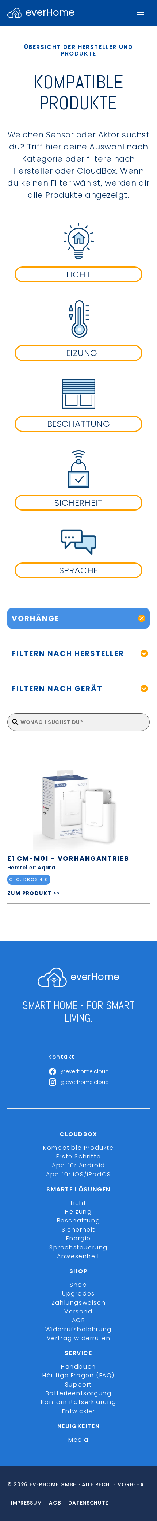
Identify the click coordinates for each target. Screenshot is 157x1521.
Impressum (26, 1502)
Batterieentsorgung (79, 1393)
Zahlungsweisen (78, 1302)
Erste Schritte (78, 1156)
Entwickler (78, 1411)
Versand (78, 1311)
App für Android (78, 1165)
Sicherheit (78, 1229)
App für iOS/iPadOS (78, 1174)
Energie (78, 1238)
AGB (78, 1320)
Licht (79, 1203)
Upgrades (78, 1293)
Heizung (78, 1211)
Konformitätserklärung (78, 1402)
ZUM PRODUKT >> (33, 893)
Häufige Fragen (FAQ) (78, 1375)
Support (78, 1384)
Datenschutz (88, 1502)
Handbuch (78, 1366)
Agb (55, 1502)
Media (78, 1439)
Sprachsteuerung (78, 1247)
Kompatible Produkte (78, 1147)
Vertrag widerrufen (79, 1338)
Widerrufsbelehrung (78, 1329)
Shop (78, 1285)
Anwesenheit (78, 1256)
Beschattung (78, 1220)
